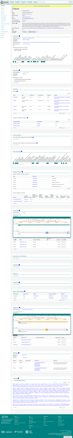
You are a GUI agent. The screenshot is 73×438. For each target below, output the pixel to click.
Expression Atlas (25, 42)
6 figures (24, 38)
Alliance (23, 28)
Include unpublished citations (19, 380)
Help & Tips (60, 417)
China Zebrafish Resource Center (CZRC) (61, 106)
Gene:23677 (37, 363)
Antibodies (16, 421)
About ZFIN (60, 421)
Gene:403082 (29, 28)
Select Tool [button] (63, 244)
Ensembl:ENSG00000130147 (39, 362)
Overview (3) (15, 335)
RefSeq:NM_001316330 (25, 339)
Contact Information (61, 424)
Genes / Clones (17, 417)
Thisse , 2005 (31, 38)
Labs (44, 424)
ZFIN (23, 212)
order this (56, 98)
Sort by (69, 93)
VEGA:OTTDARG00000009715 (39, 28)
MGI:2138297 (37, 370)
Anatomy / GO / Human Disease (19, 422)
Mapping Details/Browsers (29, 18)
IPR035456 (34, 182)
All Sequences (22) (20, 335)
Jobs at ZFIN (60, 425)
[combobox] (55, 2)
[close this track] (14, 224)
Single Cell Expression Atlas (48, 42)
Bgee (28, 39)
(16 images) (28, 43)
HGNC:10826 (37, 364)
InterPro (25, 199)
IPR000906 (34, 178)
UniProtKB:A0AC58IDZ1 (17, 201)
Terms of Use (69, 431)
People (45, 422)
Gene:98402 (37, 369)
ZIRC (30, 423)
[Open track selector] (15, 221)
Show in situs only (17, 50)
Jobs (44, 420)
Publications (16, 424)
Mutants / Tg (16, 420)
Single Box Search (61, 420)
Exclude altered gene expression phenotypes (22, 79)
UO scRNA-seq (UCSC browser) (35, 42)
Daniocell (56, 42)
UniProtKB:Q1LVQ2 (16, 199)
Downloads (31, 417)
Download (64, 382)
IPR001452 (34, 180)
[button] (15, 337)
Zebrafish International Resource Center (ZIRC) (62, 97)
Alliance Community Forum (48, 421)
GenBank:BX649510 (24, 342)
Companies (45, 425)
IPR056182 (34, 186)
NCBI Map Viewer (26, 309)
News (44, 417)
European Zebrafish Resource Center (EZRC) (62, 100)
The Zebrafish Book (32, 422)
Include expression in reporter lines (20, 49)
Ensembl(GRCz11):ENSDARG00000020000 (54, 28)
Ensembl (24, 357)
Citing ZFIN (60, 422)
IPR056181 (34, 184)
